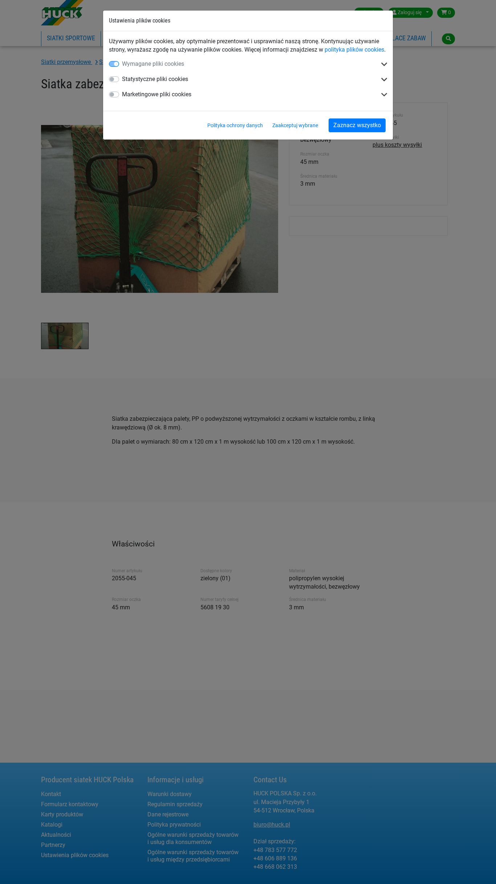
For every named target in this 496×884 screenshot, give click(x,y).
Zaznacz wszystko (357, 125)
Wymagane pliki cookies (153, 63)
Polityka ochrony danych (235, 125)
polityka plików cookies (354, 49)
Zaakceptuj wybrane (295, 125)
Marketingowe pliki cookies (156, 94)
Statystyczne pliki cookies (155, 79)
